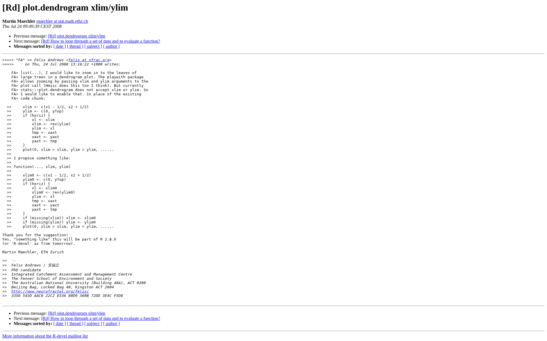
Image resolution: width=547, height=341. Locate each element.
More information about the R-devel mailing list (45, 336)
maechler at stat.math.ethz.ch (62, 21)
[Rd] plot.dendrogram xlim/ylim (76, 36)
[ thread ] (75, 46)
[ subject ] (93, 46)
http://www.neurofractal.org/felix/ (50, 291)
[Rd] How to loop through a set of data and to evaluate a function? (100, 41)
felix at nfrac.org (88, 60)
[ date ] (59, 46)
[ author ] (111, 46)
